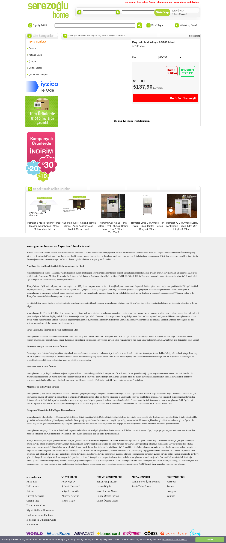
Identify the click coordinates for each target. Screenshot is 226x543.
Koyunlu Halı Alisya (87, 36)
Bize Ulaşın (157, 25)
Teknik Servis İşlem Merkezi (146, 481)
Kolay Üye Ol (178, 11)
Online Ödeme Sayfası (108, 496)
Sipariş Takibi (40, 25)
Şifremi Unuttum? (179, 14)
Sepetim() (194, 35)
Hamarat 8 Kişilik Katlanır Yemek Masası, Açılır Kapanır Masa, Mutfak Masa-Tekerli (44, 225)
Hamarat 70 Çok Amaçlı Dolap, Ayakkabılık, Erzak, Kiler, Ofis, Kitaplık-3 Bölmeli (182, 225)
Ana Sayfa (72, 36)
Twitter (170, 486)
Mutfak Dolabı (35, 68)
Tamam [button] (209, 540)
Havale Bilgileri (104, 486)
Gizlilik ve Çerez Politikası (39, 515)
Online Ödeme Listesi (107, 500)
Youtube (171, 496)
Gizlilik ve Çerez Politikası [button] (174, 539)
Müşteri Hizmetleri (70, 491)
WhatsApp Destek (189, 25)
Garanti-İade (32, 500)
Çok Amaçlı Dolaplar (38, 74)
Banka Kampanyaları (107, 481)
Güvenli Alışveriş (35, 496)
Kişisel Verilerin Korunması (40, 510)
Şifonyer (33, 61)
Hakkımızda (32, 486)
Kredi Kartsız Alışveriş (108, 491)
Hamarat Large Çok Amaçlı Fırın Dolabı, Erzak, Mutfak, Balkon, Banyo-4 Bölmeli (147, 225)
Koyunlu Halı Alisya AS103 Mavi (111, 36)
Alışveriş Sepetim (70, 496)
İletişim (30, 491)
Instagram (172, 491)
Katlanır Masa (35, 55)
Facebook (171, 481)
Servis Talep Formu (141, 486)
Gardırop (33, 48)
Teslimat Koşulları (35, 505)
